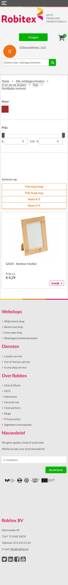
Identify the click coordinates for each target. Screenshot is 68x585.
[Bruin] (5, 109)
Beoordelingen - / (33, 47)
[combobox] (25, 62)
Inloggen (33, 37)
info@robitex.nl (19, 549)
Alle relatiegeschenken (30, 81)
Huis (35, 85)
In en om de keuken (14, 85)
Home (5, 81)
